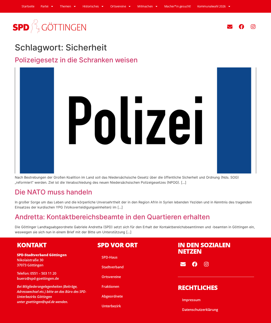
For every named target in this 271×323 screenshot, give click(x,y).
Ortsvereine (118, 6)
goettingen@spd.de (40, 301)
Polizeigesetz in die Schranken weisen (76, 60)
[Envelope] (229, 26)
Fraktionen (110, 286)
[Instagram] (253, 26)
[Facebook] (241, 26)
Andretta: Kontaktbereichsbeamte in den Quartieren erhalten (112, 217)
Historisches (91, 6)
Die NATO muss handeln (53, 192)
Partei (44, 6)
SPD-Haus (110, 257)
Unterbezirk (111, 306)
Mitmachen (145, 6)
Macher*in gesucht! (177, 6)
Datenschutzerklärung (200, 309)
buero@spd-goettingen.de (38, 278)
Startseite (28, 6)
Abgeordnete (112, 296)
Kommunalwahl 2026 (211, 6)
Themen (65, 6)
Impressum (191, 300)
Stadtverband (113, 267)
